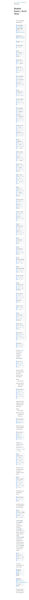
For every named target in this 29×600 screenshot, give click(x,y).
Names (23, 2)
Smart (18, 571)
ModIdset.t (20, 422)
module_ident (21, 32)
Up (14, 2)
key (18, 30)
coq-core (19, 2)
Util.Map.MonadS (22, 582)
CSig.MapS (20, 27)
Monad (18, 580)
